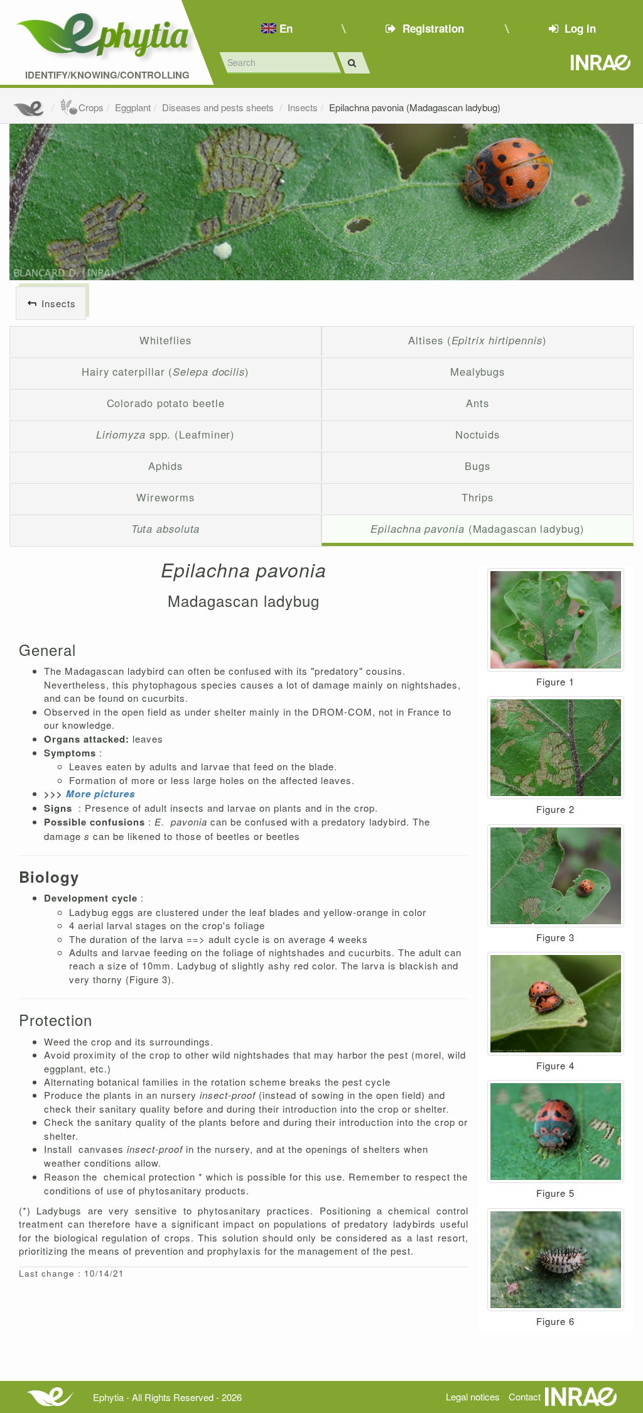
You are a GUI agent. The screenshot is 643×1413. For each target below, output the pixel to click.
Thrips (478, 497)
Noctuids (477, 434)
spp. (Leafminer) (165, 434)
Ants (477, 402)
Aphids (165, 465)
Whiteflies (165, 339)
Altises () (477, 339)
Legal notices (473, 1396)
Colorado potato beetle (166, 402)
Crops (91, 107)
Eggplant (133, 107)
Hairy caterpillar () (165, 371)
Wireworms (165, 497)
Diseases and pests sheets (219, 107)
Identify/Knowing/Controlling (107, 75)
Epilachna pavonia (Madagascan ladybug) (414, 107)
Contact (525, 1396)
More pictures (100, 793)
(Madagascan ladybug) (477, 528)
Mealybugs (477, 371)
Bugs (477, 465)
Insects (303, 107)
